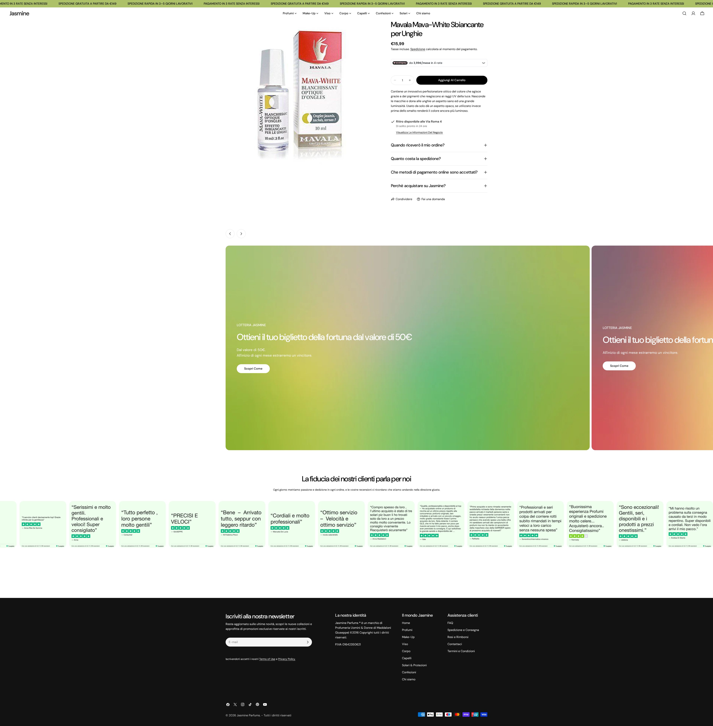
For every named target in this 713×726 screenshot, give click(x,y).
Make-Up (408, 637)
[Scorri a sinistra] (230, 233)
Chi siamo (408, 679)
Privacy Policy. (286, 659)
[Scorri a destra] (241, 233)
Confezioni (409, 672)
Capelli (406, 658)
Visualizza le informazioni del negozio (419, 132)
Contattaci (454, 644)
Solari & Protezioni (414, 665)
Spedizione (417, 49)
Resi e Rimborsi (457, 637)
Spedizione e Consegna (463, 630)
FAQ (450, 623)
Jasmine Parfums (248, 715)
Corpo (406, 651)
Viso (405, 644)
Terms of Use (267, 659)
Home (406, 623)
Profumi (407, 630)
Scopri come (253, 369)
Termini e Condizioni (461, 651)
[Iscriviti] (308, 642)
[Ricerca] (684, 13)
